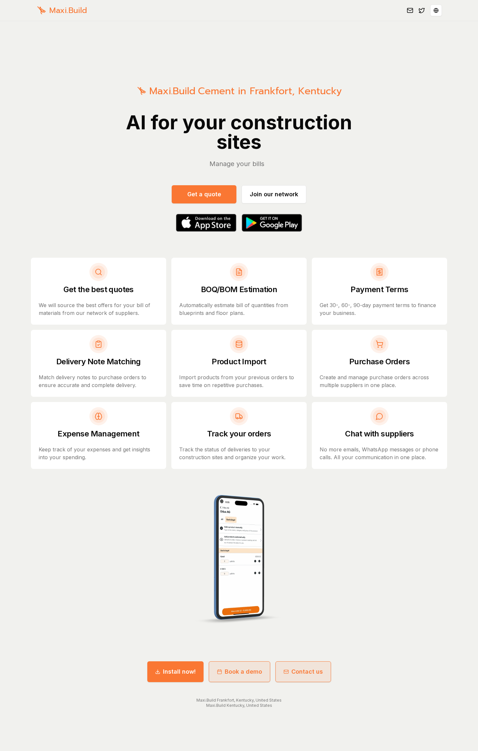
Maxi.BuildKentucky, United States (239, 705)
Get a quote (204, 194)
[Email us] (410, 10)
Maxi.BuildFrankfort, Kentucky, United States (239, 700)
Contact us (307, 671)
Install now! (179, 671)
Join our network (274, 194)
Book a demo (243, 671)
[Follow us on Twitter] (421, 10)
